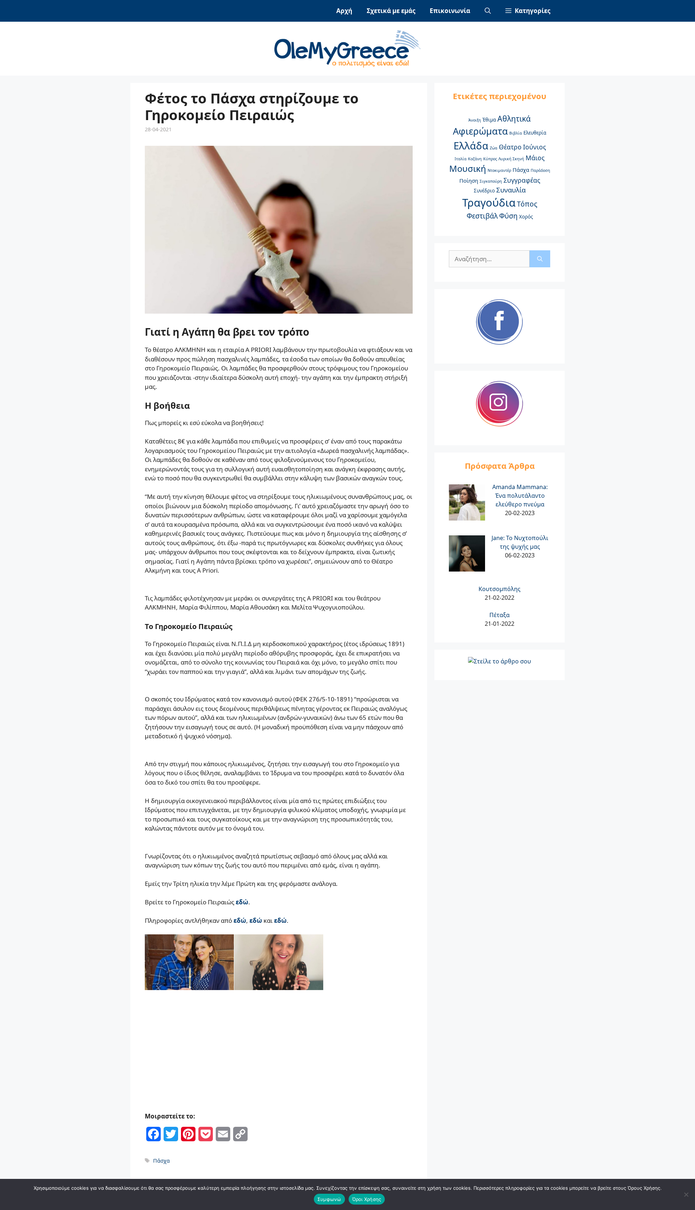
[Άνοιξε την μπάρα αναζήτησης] (487, 11)
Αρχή (344, 11)
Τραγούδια (488, 202)
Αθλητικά (514, 118)
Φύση (508, 216)
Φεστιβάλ (482, 216)
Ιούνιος (534, 147)
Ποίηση (468, 180)
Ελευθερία (534, 133)
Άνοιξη (474, 120)
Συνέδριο (484, 190)
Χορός (526, 216)
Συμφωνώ (329, 1199)
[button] (527, 11)
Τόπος (527, 204)
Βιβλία (515, 133)
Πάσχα (161, 1160)
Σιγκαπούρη (491, 181)
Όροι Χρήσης (367, 1199)
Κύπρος (490, 158)
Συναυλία (511, 189)
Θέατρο (510, 147)
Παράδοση (540, 170)
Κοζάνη (475, 158)
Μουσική (467, 168)
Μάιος (535, 157)
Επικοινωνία (450, 11)
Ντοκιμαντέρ (499, 170)
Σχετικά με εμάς (391, 11)
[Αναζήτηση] (540, 259)
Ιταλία (461, 158)
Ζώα (493, 147)
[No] (686, 1194)
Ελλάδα (471, 145)
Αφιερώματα (480, 131)
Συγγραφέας (522, 180)
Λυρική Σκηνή (511, 158)
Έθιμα (489, 119)
